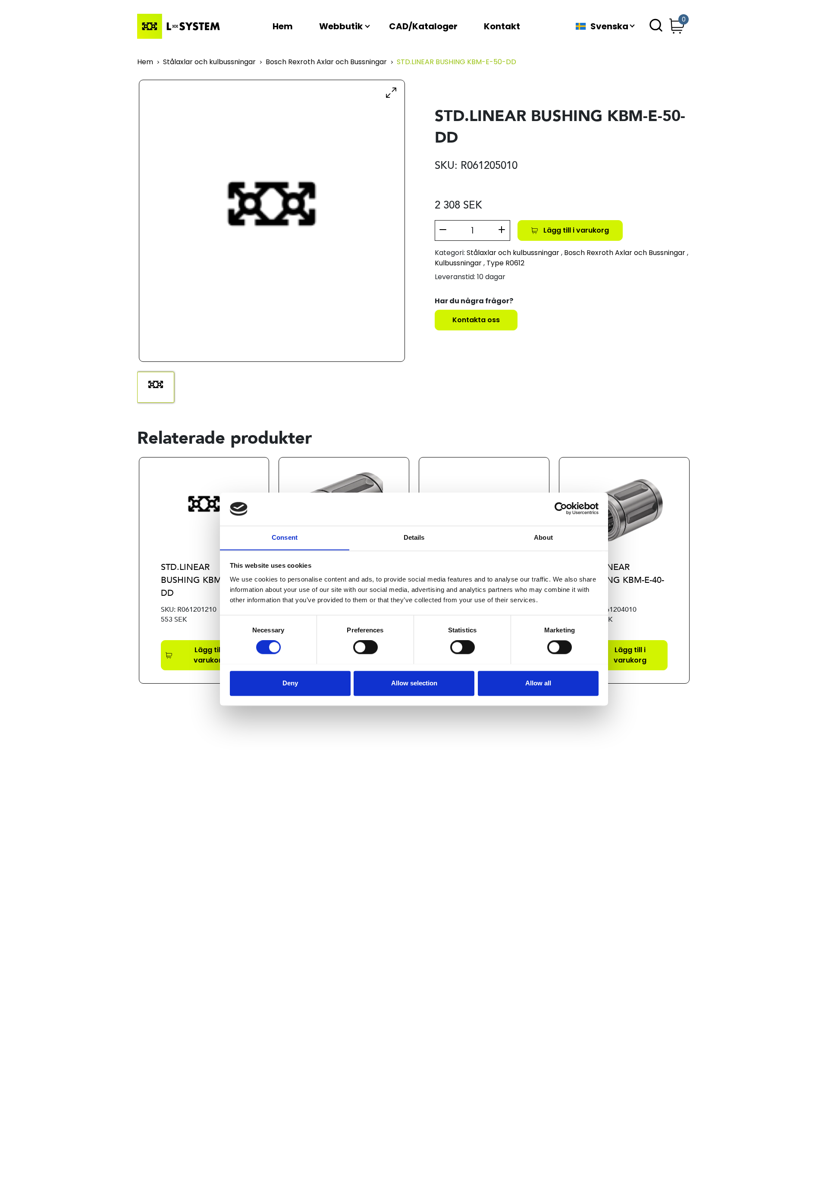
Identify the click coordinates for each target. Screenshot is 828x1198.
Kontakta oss (476, 320)
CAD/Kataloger (423, 26)
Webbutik (341, 26)
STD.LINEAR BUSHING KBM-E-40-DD (622, 580)
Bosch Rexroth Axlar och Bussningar (326, 62)
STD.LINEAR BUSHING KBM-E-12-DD (202, 580)
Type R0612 (505, 263)
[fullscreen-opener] (391, 92)
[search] (656, 26)
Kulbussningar (458, 263)
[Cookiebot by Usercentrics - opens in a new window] (561, 509)
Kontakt (502, 26)
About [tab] (543, 537)
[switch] (365, 647)
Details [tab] (414, 537)
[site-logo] (180, 26)
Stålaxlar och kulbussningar (209, 62)
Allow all (538, 683)
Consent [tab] (285, 537)
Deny (290, 683)
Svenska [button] (609, 26)
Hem (283, 26)
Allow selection (414, 683)
